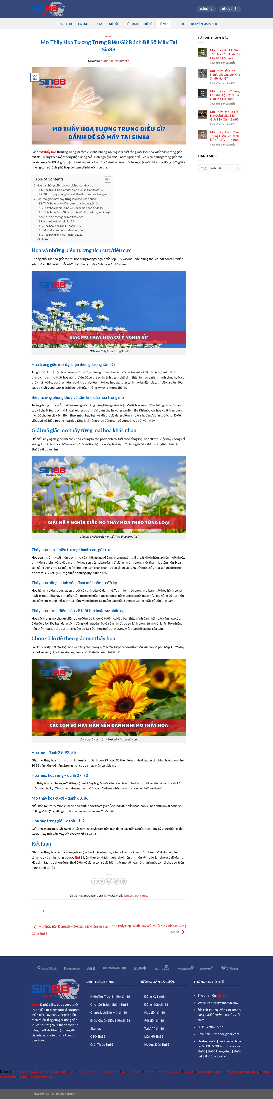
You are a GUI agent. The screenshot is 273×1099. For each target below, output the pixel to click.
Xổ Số (148, 24)
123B (80, 1071)
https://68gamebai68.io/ (242, 1071)
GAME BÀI (173, 1071)
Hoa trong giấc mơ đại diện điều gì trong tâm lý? (73, 189)
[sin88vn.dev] (48, 9)
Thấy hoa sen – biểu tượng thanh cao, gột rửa (71, 203)
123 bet (189, 1071)
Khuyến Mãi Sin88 (204, 24)
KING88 (32, 1071)
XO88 (137, 1071)
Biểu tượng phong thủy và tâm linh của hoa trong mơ (76, 194)
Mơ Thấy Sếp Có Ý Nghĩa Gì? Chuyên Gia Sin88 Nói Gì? (225, 74)
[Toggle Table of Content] (105, 179)
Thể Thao (131, 24)
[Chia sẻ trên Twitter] (101, 881)
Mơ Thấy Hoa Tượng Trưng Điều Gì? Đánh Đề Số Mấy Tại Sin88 (224, 135)
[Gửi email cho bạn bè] (109, 881)
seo (127, 61)
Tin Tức (179, 24)
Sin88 (36, 1004)
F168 (43, 1071)
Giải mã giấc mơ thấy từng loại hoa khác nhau (66, 199)
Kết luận (42, 239)
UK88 (115, 1071)
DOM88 (149, 1071)
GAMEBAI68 (58, 1071)
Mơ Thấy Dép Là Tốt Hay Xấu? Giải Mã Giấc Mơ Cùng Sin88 (224, 115)
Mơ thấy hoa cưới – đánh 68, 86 (63, 230)
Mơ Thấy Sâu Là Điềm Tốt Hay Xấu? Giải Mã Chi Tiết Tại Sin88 (225, 54)
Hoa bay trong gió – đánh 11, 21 (63, 234)
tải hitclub (204, 1071)
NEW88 (18, 1071)
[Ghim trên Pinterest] (116, 881)
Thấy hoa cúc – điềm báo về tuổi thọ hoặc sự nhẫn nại (76, 212)
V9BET (126, 1071)
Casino (83, 24)
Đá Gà (99, 24)
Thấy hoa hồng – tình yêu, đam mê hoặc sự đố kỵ (73, 207)
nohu (265, 1071)
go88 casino (8, 1076)
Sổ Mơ (163, 24)
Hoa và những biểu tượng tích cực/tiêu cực (65, 185)
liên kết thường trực (135, 895)
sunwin (218, 1071)
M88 (160, 1071)
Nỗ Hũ (113, 24)
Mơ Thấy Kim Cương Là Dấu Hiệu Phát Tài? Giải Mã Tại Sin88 (225, 95)
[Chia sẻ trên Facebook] (94, 881)
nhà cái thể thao (41, 1076)
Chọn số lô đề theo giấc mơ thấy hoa (60, 217)
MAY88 (103, 1071)
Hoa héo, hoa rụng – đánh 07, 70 (63, 225)
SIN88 (221, 995)
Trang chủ (64, 24)
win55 (23, 1076)
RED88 (91, 1071)
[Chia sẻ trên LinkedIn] (123, 881)
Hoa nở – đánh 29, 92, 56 (58, 221)
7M (72, 1071)
